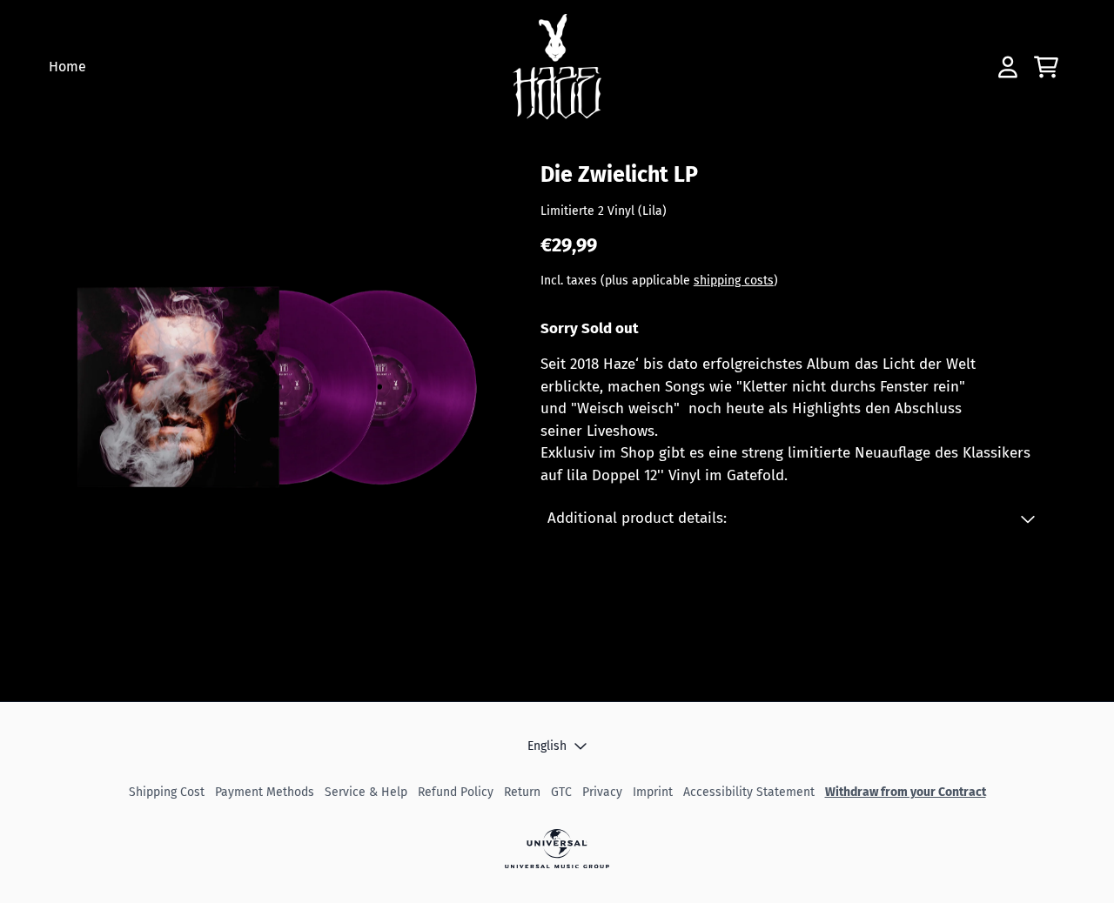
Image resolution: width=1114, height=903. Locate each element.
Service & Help (366, 792)
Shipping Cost (167, 792)
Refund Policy (455, 792)
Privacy (602, 792)
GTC (561, 792)
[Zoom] (274, 393)
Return (522, 792)
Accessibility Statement (749, 792)
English (547, 746)
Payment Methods (264, 792)
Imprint (653, 792)
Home (67, 66)
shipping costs (734, 279)
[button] (791, 518)
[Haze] (557, 67)
